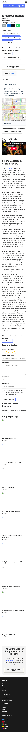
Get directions (8, 123)
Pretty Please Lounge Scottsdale (12, 562)
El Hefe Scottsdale (10, 84)
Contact (4, 707)
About (3, 683)
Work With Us (5, 698)
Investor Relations (7, 700)
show (12, 73)
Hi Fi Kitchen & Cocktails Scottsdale (13, 610)
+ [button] (23, 115)
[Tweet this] (13, 25)
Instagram (4, 711)
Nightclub (5, 18)
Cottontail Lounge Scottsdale (11, 586)
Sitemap (4, 690)
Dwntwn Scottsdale (8, 487)
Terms (4, 686)
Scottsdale (5, 20)
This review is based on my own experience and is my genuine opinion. (14, 393)
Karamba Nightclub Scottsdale (11, 463)
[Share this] (9, 25)
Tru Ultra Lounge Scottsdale (11, 511)
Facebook (5, 709)
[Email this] (4, 25)
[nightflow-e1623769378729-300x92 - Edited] (5, 2)
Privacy (4, 688)
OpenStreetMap (18, 120)
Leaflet (12, 120)
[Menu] (26, 2)
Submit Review (9, 399)
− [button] (23, 117)
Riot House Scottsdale (9, 438)
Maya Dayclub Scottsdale (10, 635)
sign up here (9, 660)
